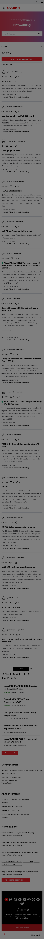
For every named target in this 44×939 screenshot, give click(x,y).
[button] (41, 3)
